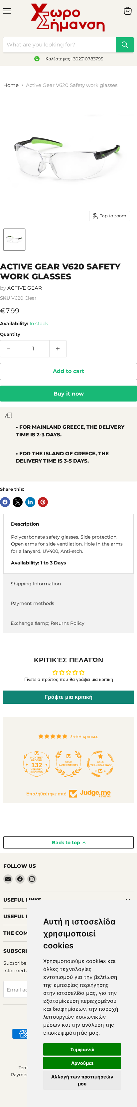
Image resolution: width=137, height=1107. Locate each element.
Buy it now (69, 394)
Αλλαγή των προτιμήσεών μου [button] (82, 1080)
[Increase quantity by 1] (58, 348)
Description (25, 524)
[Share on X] (18, 502)
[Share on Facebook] (5, 502)
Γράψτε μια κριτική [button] (68, 697)
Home (11, 85)
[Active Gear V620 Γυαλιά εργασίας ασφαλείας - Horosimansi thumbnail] (14, 239)
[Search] (125, 44)
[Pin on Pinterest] (43, 502)
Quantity (10, 334)
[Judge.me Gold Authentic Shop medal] (68, 764)
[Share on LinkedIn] (30, 502)
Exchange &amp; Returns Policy (47, 623)
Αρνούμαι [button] (82, 1063)
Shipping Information (36, 584)
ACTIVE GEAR (24, 288)
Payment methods (32, 603)
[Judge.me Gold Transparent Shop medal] (100, 764)
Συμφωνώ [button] (82, 1049)
